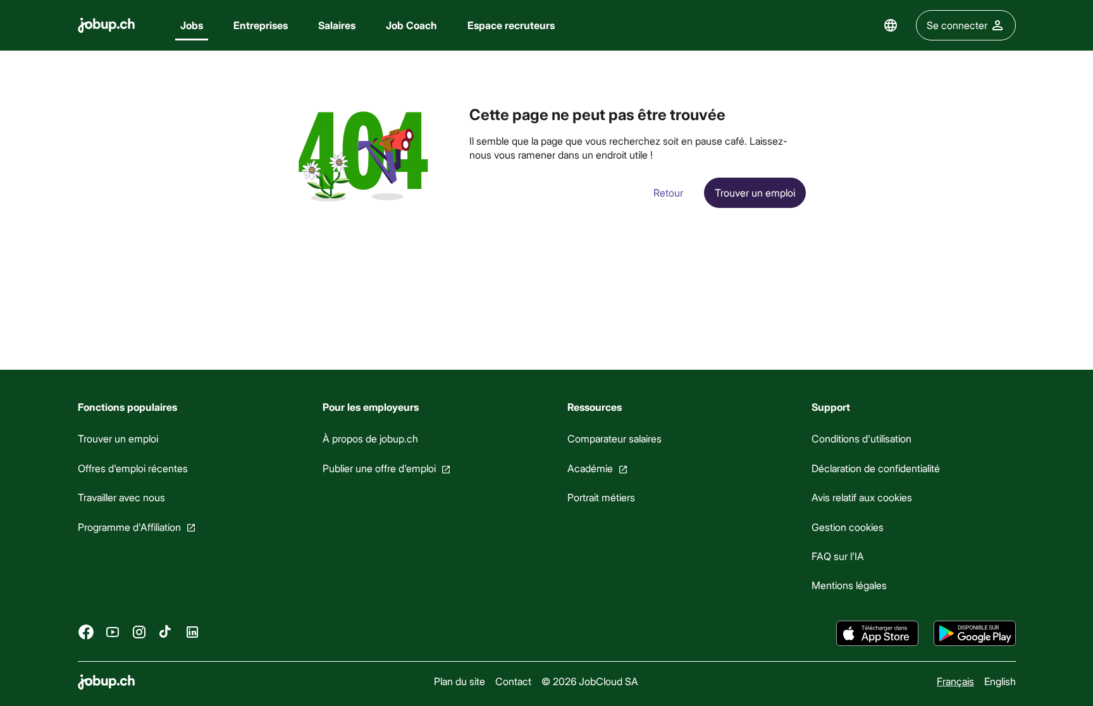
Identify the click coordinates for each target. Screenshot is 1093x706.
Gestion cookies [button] (848, 526)
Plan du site (459, 681)
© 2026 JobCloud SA (589, 681)
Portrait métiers (600, 497)
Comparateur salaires (614, 438)
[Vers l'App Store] (877, 633)
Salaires (336, 25)
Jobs (191, 25)
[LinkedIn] (192, 631)
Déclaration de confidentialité (876, 468)
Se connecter (957, 25)
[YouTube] (112, 631)
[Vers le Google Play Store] (975, 633)
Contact (513, 681)
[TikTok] (165, 631)
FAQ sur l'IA (838, 556)
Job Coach (411, 25)
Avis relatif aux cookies (862, 497)
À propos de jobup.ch (369, 438)
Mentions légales (849, 585)
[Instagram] (139, 631)
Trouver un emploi (118, 438)
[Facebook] (86, 631)
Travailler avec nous (121, 497)
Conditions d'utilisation (861, 438)
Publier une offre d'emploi (378, 468)
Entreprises (260, 25)
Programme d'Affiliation (129, 526)
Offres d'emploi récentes (133, 468)
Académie (589, 468)
